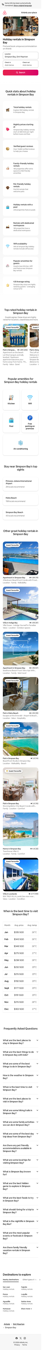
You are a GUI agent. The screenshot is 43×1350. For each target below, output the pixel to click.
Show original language (23, 5)
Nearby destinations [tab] (11, 1280)
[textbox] (12, 65)
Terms (24, 1345)
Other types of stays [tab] (31, 1280)
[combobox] (20, 56)
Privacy (17, 1345)
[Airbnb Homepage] (4, 12)
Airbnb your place (29, 12)
